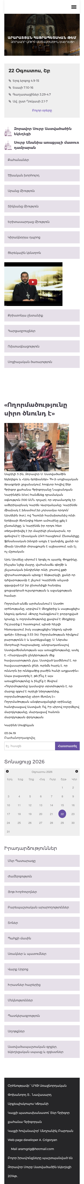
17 (8, 814)
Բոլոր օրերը (42, 110)
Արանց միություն (21, 191)
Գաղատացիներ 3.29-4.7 (32, 94)
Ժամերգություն (20, 876)
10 (8, 805)
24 (8, 823)
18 (19, 814)
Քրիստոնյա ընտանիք (25, 315)
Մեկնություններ (20, 1000)
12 (29, 805)
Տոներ (13, 923)
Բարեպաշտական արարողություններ (38, 907)
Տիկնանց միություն (23, 206)
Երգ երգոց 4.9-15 (26, 81)
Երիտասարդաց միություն (29, 222)
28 (51, 823)
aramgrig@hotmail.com (36, 1149)
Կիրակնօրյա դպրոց (24, 237)
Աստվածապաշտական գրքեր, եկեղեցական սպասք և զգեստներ (35, 1049)
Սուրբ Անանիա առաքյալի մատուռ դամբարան (46, 145)
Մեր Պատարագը (22, 861)
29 (62, 823)
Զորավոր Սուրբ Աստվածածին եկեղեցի (43, 131)
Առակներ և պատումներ (27, 954)
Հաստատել (67, 746)
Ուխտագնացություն (23, 346)
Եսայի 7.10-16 (23, 88)
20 (40, 814)
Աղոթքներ (16, 1031)
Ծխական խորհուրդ (23, 175)
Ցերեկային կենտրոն (24, 253)
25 (19, 823)
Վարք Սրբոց (18, 969)
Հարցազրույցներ (21, 331)
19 (29, 814)
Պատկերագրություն (24, 1016)
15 (62, 805)
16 (73, 805)
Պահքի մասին (19, 938)
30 (73, 823)
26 (29, 823)
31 (8, 831)
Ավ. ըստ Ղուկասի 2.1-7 (30, 101)
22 (62, 814)
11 (19, 805)
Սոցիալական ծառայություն (30, 362)
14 (51, 805)
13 (40, 805)
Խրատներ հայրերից (24, 985)
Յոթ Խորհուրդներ (22, 892)
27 (40, 823)
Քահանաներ (18, 160)
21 (51, 814)
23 (73, 814)
